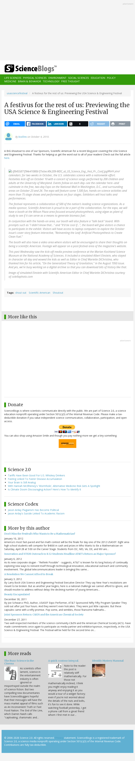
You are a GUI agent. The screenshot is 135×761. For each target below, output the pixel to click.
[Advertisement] (67, 30)
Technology (51, 81)
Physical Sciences (35, 77)
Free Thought (70, 81)
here (6, 158)
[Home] (25, 68)
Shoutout (58, 292)
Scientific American (39, 292)
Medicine (10, 81)
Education (98, 77)
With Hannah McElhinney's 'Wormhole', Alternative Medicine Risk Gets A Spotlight (54, 486)
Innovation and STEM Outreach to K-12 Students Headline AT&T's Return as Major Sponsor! (60, 553)
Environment (57, 77)
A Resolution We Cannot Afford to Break (28, 574)
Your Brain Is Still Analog (22, 482)
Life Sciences (12, 77)
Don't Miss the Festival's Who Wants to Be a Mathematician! (39, 533)
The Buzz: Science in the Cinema (19, 662)
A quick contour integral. (63, 660)
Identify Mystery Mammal (108, 660)
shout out (20, 292)
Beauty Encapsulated (17, 594)
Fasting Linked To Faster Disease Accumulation (35, 479)
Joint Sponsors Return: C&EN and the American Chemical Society (43, 614)
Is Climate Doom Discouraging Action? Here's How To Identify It (44, 489)
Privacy (59, 737)
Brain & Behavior (29, 81)
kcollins (22, 136)
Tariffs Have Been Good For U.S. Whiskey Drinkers (36, 475)
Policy (111, 77)
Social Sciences (78, 77)
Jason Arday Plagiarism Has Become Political (33, 510)
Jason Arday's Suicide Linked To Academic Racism (36, 513)
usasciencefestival (17, 93)
